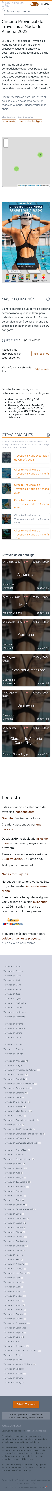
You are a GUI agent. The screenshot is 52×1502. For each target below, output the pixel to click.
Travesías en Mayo (11, 971)
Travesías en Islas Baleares (16, 1104)
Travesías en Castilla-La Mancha (18, 1075)
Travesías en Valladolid (13, 1378)
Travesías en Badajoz (13, 1175)
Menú (47, 4)
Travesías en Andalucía (14, 1051)
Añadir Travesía (26, 1415)
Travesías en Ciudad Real (15, 1218)
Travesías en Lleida (12, 1286)
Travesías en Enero (11, 951)
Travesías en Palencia (13, 1325)
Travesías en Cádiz (12, 1199)
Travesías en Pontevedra (15, 1330)
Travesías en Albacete (13, 1150)
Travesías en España (12, 1034)
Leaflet (22, 177)
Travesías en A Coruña (14, 1267)
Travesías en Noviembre (14, 1000)
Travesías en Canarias (14, 1066)
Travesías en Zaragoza (13, 1393)
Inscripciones (41, 345)
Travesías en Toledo (12, 1368)
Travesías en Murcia (13, 1310)
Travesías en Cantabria (14, 1070)
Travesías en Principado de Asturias (20, 1061)
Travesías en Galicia (13, 1099)
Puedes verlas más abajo (26, 100)
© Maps (30, 177)
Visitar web (42, 360)
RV (41, 1498)
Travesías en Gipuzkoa (14, 1247)
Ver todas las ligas (29, 113)
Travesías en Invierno (12, 1012)
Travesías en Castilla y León (16, 1080)
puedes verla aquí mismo (18, 928)
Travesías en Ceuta (12, 1090)
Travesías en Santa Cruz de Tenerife (20, 1359)
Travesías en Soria (11, 1349)
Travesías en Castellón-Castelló (18, 1209)
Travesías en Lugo (12, 1291)
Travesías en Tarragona (14, 1354)
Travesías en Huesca (12, 1257)
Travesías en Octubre (12, 995)
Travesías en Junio (11, 976)
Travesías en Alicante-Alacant (17, 1155)
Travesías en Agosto (12, 985)
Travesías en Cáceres (13, 1194)
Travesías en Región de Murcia (17, 1124)
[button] (16, 160)
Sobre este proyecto (11, 1436)
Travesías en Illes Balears (15, 1179)
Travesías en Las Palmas (15, 1276)
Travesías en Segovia (13, 1339)
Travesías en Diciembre (13, 1005)
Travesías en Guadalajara (14, 1242)
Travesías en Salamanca (14, 1334)
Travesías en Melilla (12, 1119)
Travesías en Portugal (12, 1044)
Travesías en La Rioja (13, 1109)
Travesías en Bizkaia (13, 1383)
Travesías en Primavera (13, 1017)
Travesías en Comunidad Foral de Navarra (22, 1128)
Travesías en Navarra (13, 1315)
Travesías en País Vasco (15, 1133)
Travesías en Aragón (12, 1056)
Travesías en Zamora (12, 1388)
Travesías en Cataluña (14, 1085)
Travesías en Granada (14, 1238)
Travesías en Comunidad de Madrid (19, 1114)
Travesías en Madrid (13, 1296)
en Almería (8, 113)
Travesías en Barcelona (14, 1184)
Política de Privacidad (33, 1441)
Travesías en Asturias (14, 1165)
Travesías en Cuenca (13, 1228)
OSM (39, 177)
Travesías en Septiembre (14, 990)
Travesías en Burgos (12, 1189)
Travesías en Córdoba (14, 1223)
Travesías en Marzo (11, 961)
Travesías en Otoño (12, 1027)
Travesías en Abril (11, 966)
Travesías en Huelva (13, 1252)
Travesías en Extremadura (15, 1095)
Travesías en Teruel (12, 1364)
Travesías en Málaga (13, 1301)
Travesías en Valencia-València (18, 1373)
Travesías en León (12, 1281)
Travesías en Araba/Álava (15, 1146)
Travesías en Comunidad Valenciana (20, 1138)
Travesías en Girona (13, 1233)
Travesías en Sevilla (13, 1344)
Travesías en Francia (12, 1039)
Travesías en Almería (13, 1160)
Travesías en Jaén (12, 1262)
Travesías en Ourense (13, 1320)
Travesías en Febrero (12, 956)
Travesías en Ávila (12, 1170)
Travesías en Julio (11, 980)
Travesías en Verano (12, 1022)
